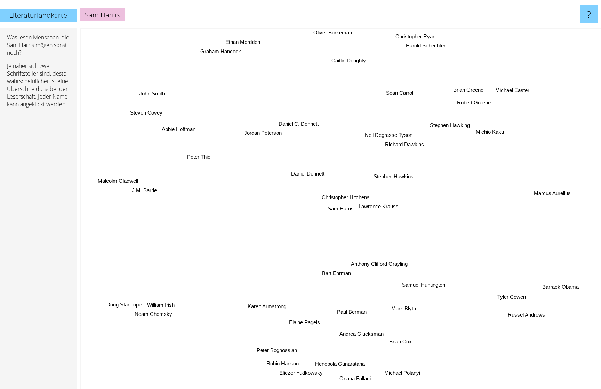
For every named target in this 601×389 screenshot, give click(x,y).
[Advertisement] (38, 219)
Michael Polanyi (404, 372)
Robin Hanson (283, 364)
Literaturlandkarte (38, 15)
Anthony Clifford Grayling (379, 264)
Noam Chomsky (154, 314)
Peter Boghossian (274, 349)
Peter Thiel (199, 157)
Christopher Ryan (416, 36)
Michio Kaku (490, 132)
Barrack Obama (561, 286)
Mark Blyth (403, 308)
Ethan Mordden (244, 41)
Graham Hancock (221, 51)
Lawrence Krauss (379, 206)
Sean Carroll (402, 93)
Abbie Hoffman (177, 130)
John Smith (150, 95)
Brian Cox (397, 342)
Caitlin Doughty (348, 60)
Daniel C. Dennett (298, 124)
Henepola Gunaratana (341, 364)
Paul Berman (351, 312)
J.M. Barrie (144, 190)
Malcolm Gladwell (118, 181)
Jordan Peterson (262, 133)
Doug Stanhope (124, 305)
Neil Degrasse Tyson (389, 135)
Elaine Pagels (305, 323)
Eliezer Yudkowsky (301, 373)
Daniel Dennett (307, 174)
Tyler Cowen (512, 296)
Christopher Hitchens (345, 197)
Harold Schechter (424, 45)
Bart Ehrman (336, 273)
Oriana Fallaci (356, 378)
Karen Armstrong (268, 307)
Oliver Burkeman (335, 33)
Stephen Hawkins (394, 176)
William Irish (161, 305)
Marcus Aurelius (552, 189)
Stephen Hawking (450, 126)
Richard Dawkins (402, 144)
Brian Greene (469, 90)
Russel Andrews (526, 315)
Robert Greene (474, 103)
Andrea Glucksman (360, 333)
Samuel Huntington (423, 285)
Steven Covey (147, 112)
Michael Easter (513, 91)
